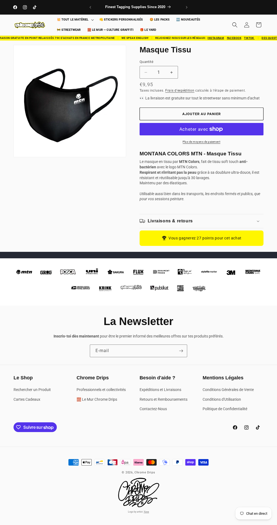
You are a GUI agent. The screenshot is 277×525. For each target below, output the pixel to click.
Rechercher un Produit (32, 389)
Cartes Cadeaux (27, 399)
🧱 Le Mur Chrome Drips (97, 399)
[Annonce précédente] (90, 7)
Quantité (146, 62)
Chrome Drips (144, 472)
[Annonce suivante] (187, 7)
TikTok (247, 38)
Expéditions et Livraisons (160, 389)
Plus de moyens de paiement (201, 141)
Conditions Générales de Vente (228, 389)
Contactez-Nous (153, 409)
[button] (75, 20)
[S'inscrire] (181, 351)
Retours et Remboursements (163, 399)
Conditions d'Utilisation (222, 399)
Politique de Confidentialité (225, 409)
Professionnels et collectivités (101, 389)
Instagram (213, 38)
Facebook (232, 38)
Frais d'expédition (179, 90)
